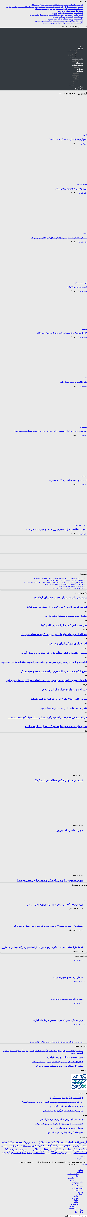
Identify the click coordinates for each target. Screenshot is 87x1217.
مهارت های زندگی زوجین (69, 830)
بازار (77, 53)
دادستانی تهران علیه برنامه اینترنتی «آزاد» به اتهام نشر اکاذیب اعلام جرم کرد (46, 680)
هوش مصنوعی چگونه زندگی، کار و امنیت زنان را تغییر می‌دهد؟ (50, 880)
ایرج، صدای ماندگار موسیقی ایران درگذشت (67, 588)
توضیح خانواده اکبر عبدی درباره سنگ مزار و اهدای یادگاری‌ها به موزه (59, 21)
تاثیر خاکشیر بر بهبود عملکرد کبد (73, 382)
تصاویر (80, 87)
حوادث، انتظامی (73, 51)
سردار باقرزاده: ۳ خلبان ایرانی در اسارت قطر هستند (59, 698)
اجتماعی (80, 49)
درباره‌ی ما (79, 89)
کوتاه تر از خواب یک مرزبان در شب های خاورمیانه (65, 580)
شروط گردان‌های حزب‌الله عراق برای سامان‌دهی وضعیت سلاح (53, 671)
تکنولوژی (75, 61)
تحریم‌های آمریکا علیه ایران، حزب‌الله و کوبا (64, 625)
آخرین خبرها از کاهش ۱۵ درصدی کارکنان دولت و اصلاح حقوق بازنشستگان (57, 5)
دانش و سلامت (77, 59)
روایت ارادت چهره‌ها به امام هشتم (70, 586)
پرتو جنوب (83, 143)
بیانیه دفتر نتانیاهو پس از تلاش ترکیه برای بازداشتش (65, 19)
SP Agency (83, 1164)
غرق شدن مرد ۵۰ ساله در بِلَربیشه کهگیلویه (68, 13)
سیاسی (80, 47)
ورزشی (80, 69)
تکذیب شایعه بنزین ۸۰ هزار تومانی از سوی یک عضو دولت (63, 23)
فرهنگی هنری (15, 1149)
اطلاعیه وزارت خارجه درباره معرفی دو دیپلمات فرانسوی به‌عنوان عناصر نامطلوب (44, 662)
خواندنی (76, 73)
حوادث (84, 283)
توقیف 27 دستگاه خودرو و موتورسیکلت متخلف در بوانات (59, 1066)
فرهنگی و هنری (77, 65)
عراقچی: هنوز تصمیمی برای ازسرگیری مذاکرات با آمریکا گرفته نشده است (47, 717)
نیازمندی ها (75, 81)
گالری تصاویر (35, 1152)
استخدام (71, 83)
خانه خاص (75, 75)
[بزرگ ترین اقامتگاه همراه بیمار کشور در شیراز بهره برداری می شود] (74, 900)
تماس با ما (79, 1158)
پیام (47, 1153)
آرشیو (78, 1142)
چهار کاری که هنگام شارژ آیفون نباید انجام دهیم (63, 1110)
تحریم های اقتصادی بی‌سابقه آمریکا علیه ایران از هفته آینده (56, 726)
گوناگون (80, 71)
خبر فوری (28, 1146)
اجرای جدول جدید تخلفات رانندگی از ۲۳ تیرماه (68, 480)
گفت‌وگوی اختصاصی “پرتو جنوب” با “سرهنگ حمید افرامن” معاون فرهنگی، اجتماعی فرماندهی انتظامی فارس (44, 7)
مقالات (76, 79)
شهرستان (79, 63)
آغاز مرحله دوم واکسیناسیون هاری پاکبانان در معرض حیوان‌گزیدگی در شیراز (56, 15)
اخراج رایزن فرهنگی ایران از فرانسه (67, 643)
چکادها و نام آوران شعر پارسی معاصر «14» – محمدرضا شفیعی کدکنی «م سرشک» (53, 582)
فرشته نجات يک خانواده (77, 287)
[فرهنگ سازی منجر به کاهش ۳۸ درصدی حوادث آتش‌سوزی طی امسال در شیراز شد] (74, 922)
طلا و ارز (71, 55)
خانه (81, 1156)
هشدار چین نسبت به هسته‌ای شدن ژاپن (66, 615)
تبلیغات (71, 85)
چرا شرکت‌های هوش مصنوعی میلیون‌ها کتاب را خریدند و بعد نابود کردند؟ (52, 1102)
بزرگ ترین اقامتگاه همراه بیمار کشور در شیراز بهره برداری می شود (55, 904)
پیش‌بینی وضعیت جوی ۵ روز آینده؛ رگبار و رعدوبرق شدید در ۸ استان (59, 9)
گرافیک (76, 77)
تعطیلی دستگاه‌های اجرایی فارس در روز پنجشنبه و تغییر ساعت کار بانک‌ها (56, 529)
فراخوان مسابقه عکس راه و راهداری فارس (67, 17)
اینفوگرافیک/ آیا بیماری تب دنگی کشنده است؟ (68, 139)
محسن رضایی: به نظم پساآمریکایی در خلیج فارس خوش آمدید (54, 652)
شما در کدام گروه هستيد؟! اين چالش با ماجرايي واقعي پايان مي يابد (59, 237)
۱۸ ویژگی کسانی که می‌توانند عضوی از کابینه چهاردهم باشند (62, 333)
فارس (29, 1149)
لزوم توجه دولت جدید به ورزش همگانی (70, 188)
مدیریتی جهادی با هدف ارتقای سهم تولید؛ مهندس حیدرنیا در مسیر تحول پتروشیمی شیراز (50, 431)
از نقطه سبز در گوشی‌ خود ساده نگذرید (66, 1098)
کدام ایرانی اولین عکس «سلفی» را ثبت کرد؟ (59, 780)
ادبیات (76, 67)
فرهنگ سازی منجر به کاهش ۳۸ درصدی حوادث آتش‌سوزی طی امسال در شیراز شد (48, 926)
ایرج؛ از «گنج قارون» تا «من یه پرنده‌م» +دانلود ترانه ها (63, 584)
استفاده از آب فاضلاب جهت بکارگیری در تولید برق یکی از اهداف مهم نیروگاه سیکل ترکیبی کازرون (42, 947)
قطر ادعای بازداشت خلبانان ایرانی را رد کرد (63, 689)
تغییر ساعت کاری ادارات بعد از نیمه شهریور (64, 708)
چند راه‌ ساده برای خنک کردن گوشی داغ (66, 1106)
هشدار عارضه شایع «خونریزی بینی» (70, 11)
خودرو (72, 57)
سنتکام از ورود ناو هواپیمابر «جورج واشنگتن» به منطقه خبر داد (54, 634)
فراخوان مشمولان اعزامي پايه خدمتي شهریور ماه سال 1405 (57, 1061)
